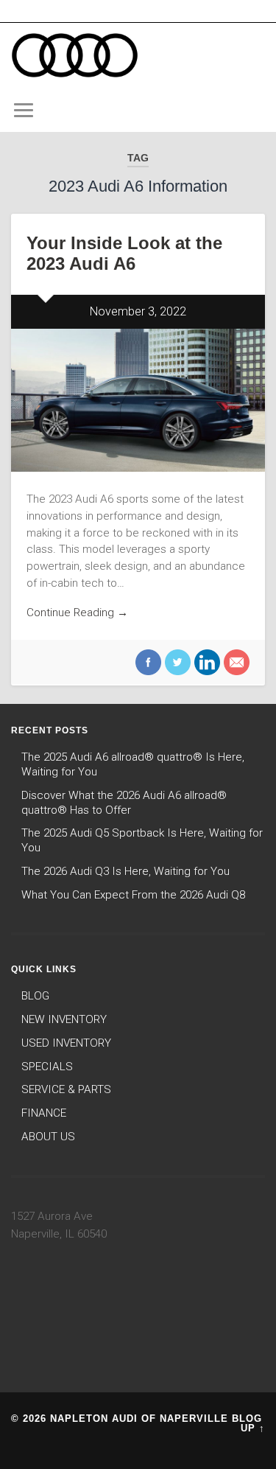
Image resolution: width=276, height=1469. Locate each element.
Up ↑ (253, 1428)
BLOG (35, 995)
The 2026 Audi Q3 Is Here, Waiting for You (125, 871)
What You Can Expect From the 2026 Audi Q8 (133, 894)
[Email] (235, 663)
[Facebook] (148, 663)
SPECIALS (47, 1066)
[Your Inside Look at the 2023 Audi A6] (138, 400)
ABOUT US (48, 1136)
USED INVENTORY (66, 1043)
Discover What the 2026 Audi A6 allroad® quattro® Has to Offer (124, 803)
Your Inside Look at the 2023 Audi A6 (124, 253)
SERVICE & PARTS (66, 1089)
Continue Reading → (77, 612)
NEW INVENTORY (64, 1019)
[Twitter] (176, 663)
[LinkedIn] (205, 663)
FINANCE (43, 1113)
